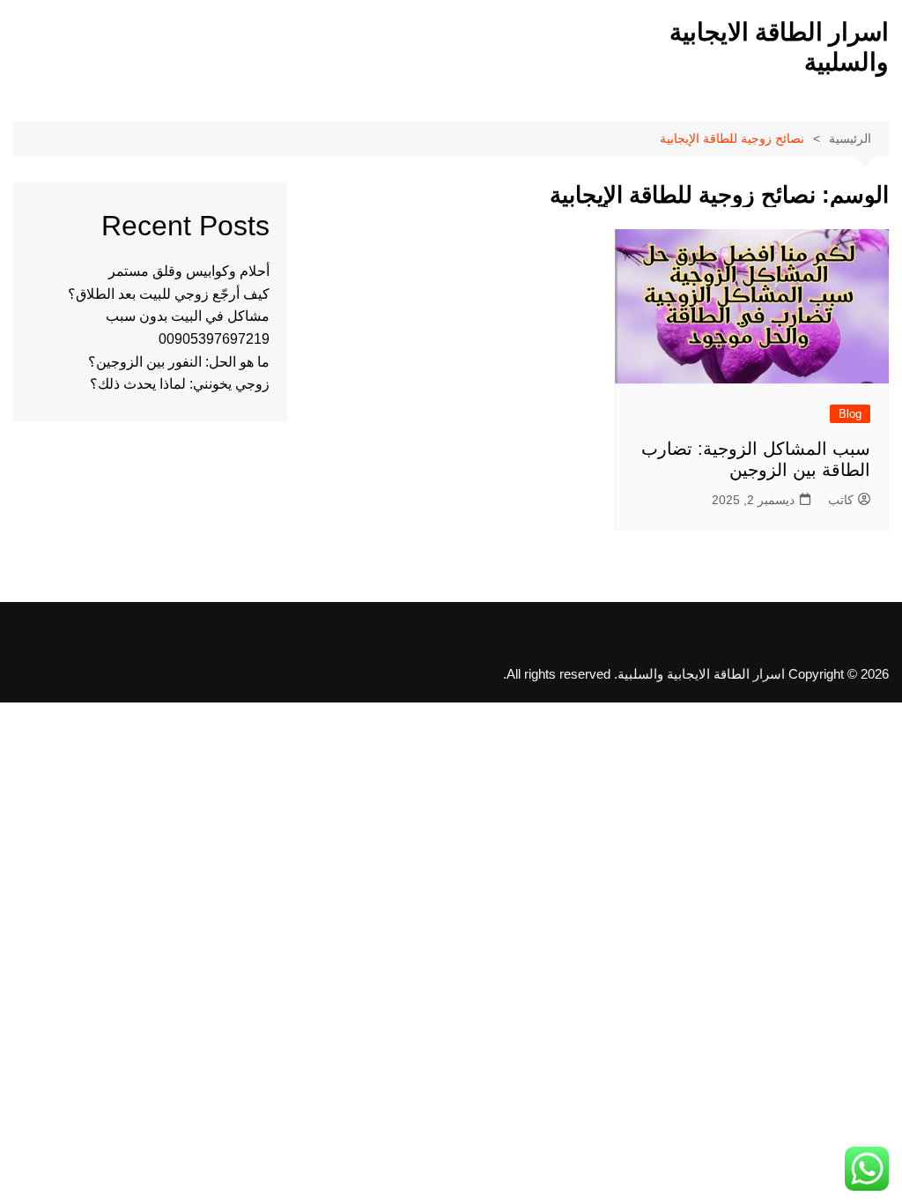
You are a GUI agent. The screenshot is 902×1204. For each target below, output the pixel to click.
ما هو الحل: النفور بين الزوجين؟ (179, 361)
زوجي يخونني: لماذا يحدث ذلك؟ (180, 383)
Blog (850, 413)
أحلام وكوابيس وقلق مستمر (189, 271)
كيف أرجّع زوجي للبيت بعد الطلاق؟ (169, 293)
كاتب (841, 500)
